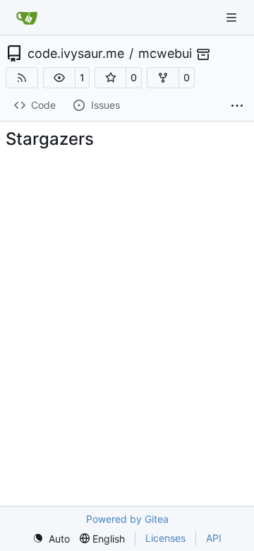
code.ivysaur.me (76, 54)
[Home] (27, 17)
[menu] (51, 539)
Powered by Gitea (127, 519)
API (214, 538)
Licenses (165, 538)
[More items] (237, 106)
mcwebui (165, 54)
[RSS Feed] (22, 77)
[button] (59, 77)
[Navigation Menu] (233, 17)
